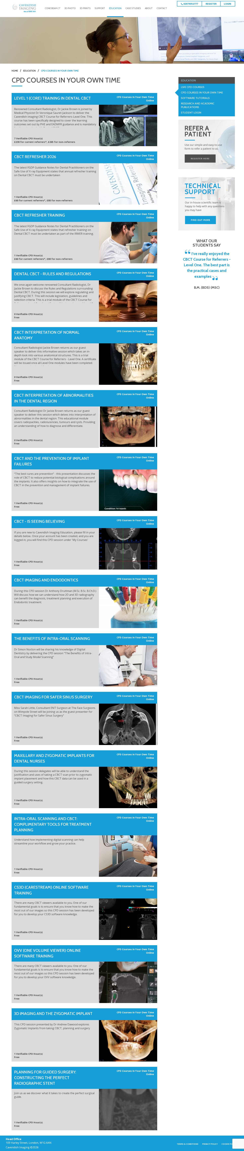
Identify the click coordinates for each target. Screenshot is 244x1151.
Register (211, 3)
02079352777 (190, 3)
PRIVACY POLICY (210, 1144)
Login (227, 3)
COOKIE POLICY (229, 1144)
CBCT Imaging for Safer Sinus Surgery (53, 697)
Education (115, 8)
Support (100, 8)
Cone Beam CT (52, 8)
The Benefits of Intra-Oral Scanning (52, 638)
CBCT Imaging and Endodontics (46, 580)
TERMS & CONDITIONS (187, 1144)
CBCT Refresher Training (39, 215)
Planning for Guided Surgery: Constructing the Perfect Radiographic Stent (45, 1078)
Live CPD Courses (192, 87)
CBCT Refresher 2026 (35, 156)
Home (15, 70)
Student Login (191, 112)
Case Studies (133, 8)
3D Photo (70, 8)
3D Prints (85, 8)
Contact (162, 8)
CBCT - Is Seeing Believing (39, 521)
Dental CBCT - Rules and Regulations (52, 273)
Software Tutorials (195, 98)
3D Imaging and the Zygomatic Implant (53, 1013)
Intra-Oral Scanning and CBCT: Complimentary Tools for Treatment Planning (53, 824)
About (149, 8)
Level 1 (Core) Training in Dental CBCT (52, 98)
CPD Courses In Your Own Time (202, 92)
